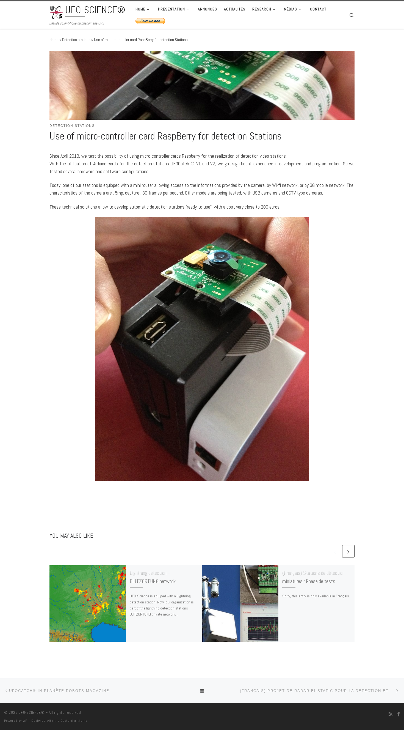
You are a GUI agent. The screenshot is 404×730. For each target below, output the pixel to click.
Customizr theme (74, 721)
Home (54, 39)
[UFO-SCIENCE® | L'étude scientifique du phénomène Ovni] (56, 11)
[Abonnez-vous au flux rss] (390, 714)
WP (25, 721)
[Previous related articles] (335, 551)
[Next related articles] (348, 551)
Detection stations (76, 39)
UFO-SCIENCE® (32, 712)
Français (342, 596)
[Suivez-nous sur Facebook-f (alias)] (398, 714)
